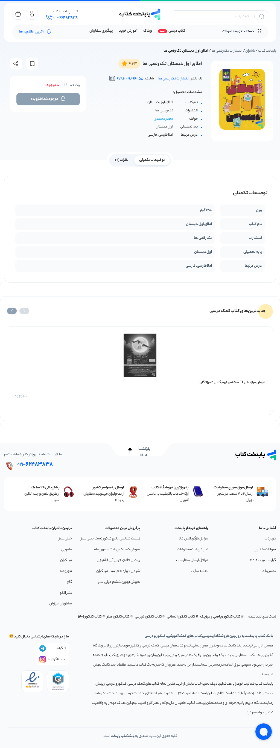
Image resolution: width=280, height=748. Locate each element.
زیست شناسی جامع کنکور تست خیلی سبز (110, 539)
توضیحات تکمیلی (152, 160)
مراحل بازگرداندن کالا (193, 539)
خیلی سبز (65, 539)
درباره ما (270, 539)
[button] (24, 311)
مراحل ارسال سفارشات (192, 560)
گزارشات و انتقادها (262, 560)
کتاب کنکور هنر (118, 617)
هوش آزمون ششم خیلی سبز (119, 582)
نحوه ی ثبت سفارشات (192, 550)
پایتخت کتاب (267, 51)
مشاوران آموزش (60, 604)
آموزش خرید (128, 31)
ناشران (250, 51)
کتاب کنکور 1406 (90, 617)
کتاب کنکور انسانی (181, 617)
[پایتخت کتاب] (140, 14)
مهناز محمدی (163, 119)
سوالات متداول (265, 550)
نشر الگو (66, 593)
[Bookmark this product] (32, 64)
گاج (69, 582)
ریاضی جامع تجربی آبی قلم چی (118, 560)
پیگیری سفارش (101, 31)
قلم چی (66, 550)
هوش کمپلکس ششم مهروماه (117, 550)
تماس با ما (269, 571)
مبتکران (66, 560)
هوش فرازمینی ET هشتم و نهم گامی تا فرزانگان (233, 382)
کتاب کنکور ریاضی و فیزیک (220, 617)
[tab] (152, 160)
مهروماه (66, 571)
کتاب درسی (176, 31)
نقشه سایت (199, 571)
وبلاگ (147, 31)
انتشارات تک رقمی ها (226, 51)
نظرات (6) (122, 160)
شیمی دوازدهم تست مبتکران (118, 571)
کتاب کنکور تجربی (148, 617)
